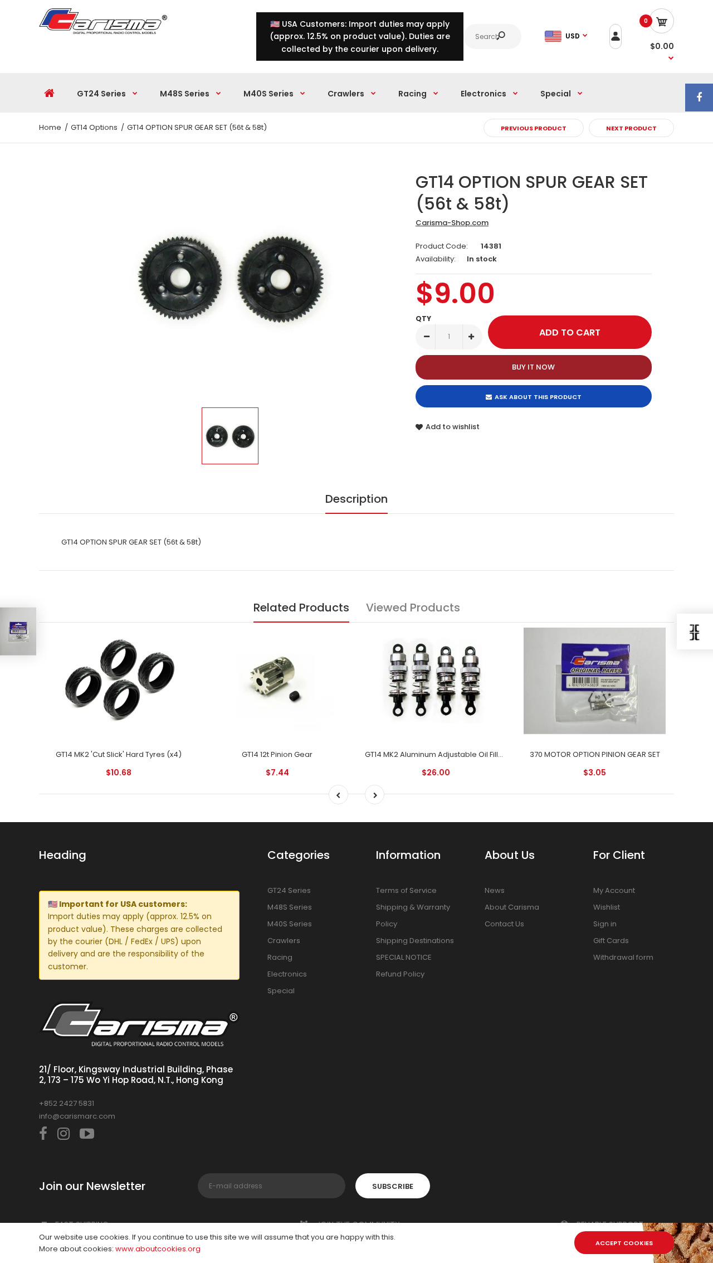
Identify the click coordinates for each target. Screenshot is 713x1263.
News (495, 890)
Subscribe (392, 1186)
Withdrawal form (623, 957)
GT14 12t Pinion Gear (277, 754)
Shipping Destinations (415, 940)
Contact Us (504, 924)
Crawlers (283, 940)
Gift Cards (611, 940)
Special (281, 990)
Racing (279, 957)
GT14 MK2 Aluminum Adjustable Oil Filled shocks (450, 754)
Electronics (287, 974)
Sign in (605, 924)
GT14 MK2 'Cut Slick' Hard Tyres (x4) (119, 754)
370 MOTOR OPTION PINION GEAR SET (595, 754)
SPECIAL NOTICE (404, 957)
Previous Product (534, 128)
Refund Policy (400, 974)
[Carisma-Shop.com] (103, 31)
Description (356, 499)
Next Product (631, 128)
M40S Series (289, 924)
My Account (614, 890)
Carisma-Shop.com (452, 222)
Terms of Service (406, 890)
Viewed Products (413, 607)
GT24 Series (289, 890)
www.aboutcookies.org (158, 1248)
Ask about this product (538, 396)
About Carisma (512, 907)
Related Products (301, 607)
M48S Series (289, 907)
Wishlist (606, 907)
